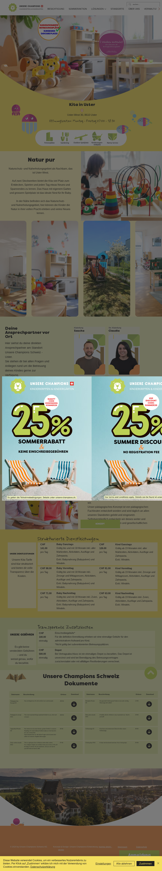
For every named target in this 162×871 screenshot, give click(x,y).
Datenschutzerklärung (42, 866)
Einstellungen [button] (103, 863)
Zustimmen (145, 863)
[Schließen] (158, 863)
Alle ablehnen (124, 863)
